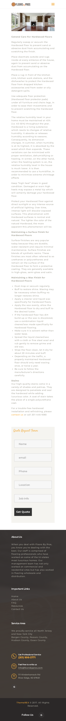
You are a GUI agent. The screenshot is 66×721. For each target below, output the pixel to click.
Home (14, 596)
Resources (17, 606)
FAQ (13, 602)
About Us (16, 599)
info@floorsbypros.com (30, 667)
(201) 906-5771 (27, 657)
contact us (17, 414)
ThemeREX (22, 702)
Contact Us (17, 609)
